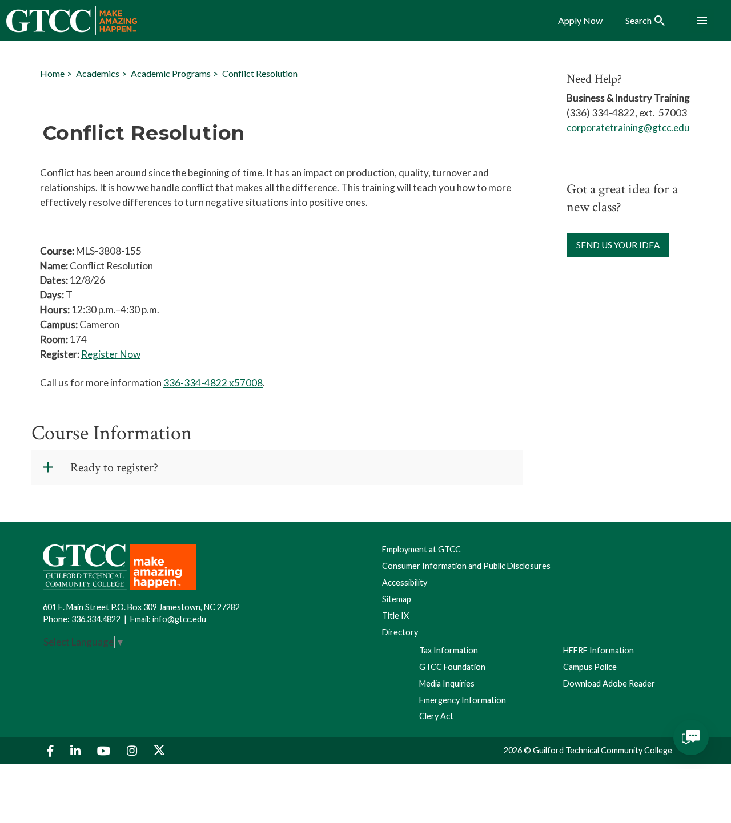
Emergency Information (462, 700)
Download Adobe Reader (609, 683)
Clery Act (436, 716)
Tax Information (448, 650)
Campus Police (590, 667)
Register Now (110, 354)
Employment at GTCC (421, 549)
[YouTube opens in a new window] (105, 751)
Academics (97, 73)
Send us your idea (618, 245)
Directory (400, 632)
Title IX (395, 615)
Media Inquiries (447, 683)
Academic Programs (171, 73)
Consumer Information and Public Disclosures (466, 566)
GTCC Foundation (452, 667)
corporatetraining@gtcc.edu (628, 128)
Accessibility (404, 582)
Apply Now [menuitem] (580, 20)
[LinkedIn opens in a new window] (76, 751)
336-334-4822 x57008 (213, 383)
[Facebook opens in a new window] (52, 751)
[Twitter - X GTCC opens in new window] (159, 751)
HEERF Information (598, 650)
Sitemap (396, 599)
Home (52, 73)
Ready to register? (114, 467)
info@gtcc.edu (179, 619)
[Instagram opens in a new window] (133, 751)
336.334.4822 (96, 619)
